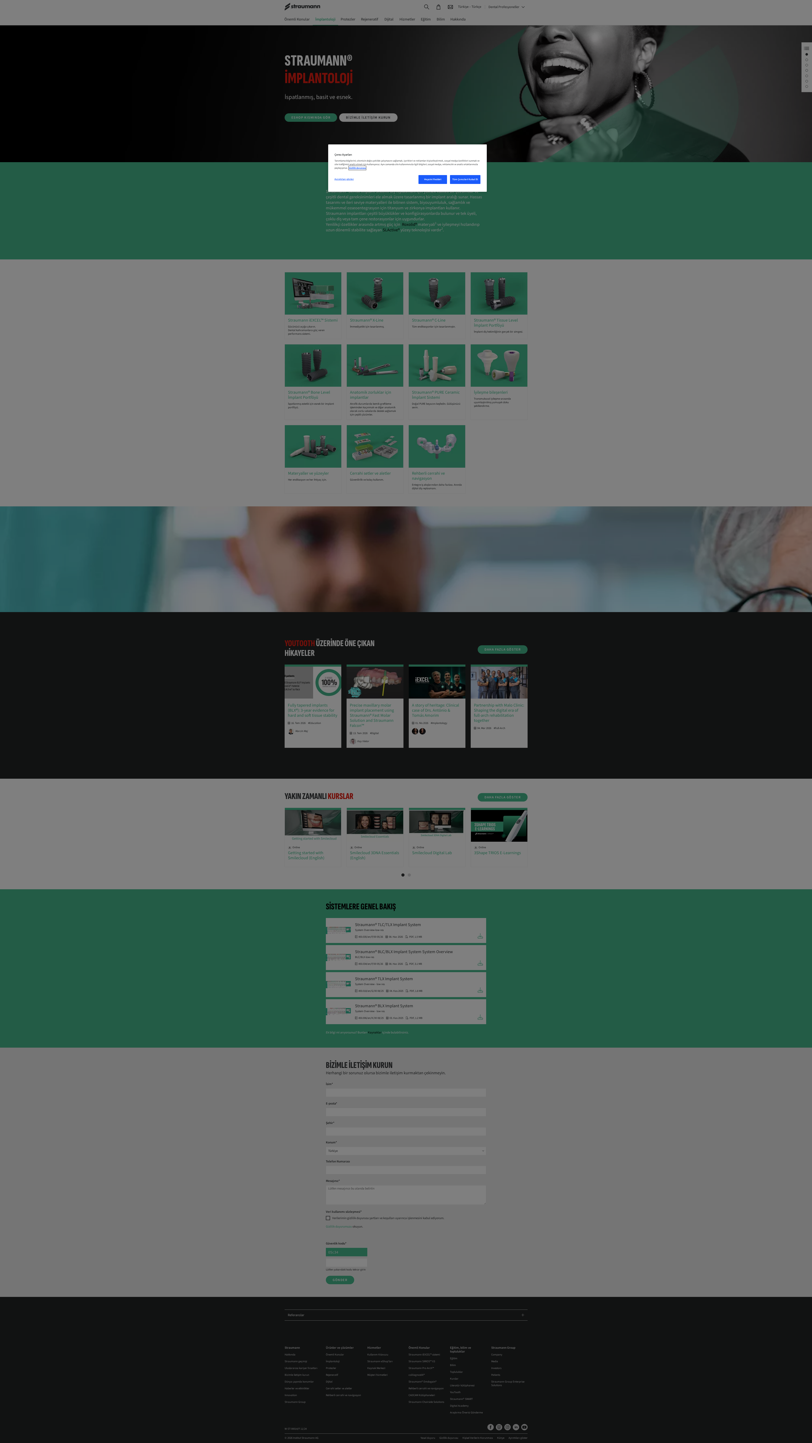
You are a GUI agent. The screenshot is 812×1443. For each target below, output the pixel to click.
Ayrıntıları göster (344, 179)
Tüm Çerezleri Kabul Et (465, 179)
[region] (407, 168)
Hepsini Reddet (433, 179)
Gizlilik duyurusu (357, 168)
